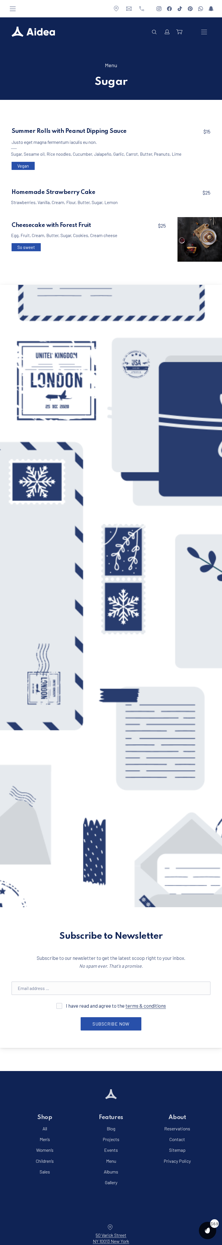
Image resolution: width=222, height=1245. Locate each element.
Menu (111, 65)
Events (111, 1150)
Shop (44, 1118)
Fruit (25, 235)
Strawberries (23, 202)
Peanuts (162, 154)
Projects (111, 1139)
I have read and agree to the (115, 1006)
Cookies (80, 235)
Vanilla (44, 202)
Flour (70, 202)
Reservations (177, 1128)
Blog (111, 1128)
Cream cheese (103, 235)
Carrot (132, 154)
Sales (45, 1171)
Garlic (118, 154)
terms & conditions (145, 1006)
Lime (177, 154)
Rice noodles (59, 154)
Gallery (111, 1182)
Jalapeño (102, 154)
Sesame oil (34, 154)
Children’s (45, 1161)
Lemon (111, 202)
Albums (111, 1171)
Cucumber (82, 154)
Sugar (16, 154)
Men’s (45, 1139)
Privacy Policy (177, 1161)
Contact (177, 1139)
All (44, 1128)
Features (111, 1118)
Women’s (44, 1150)
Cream (58, 202)
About (177, 1118)
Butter (146, 154)
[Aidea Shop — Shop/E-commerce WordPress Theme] (33, 31)
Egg (14, 235)
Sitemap (177, 1150)
